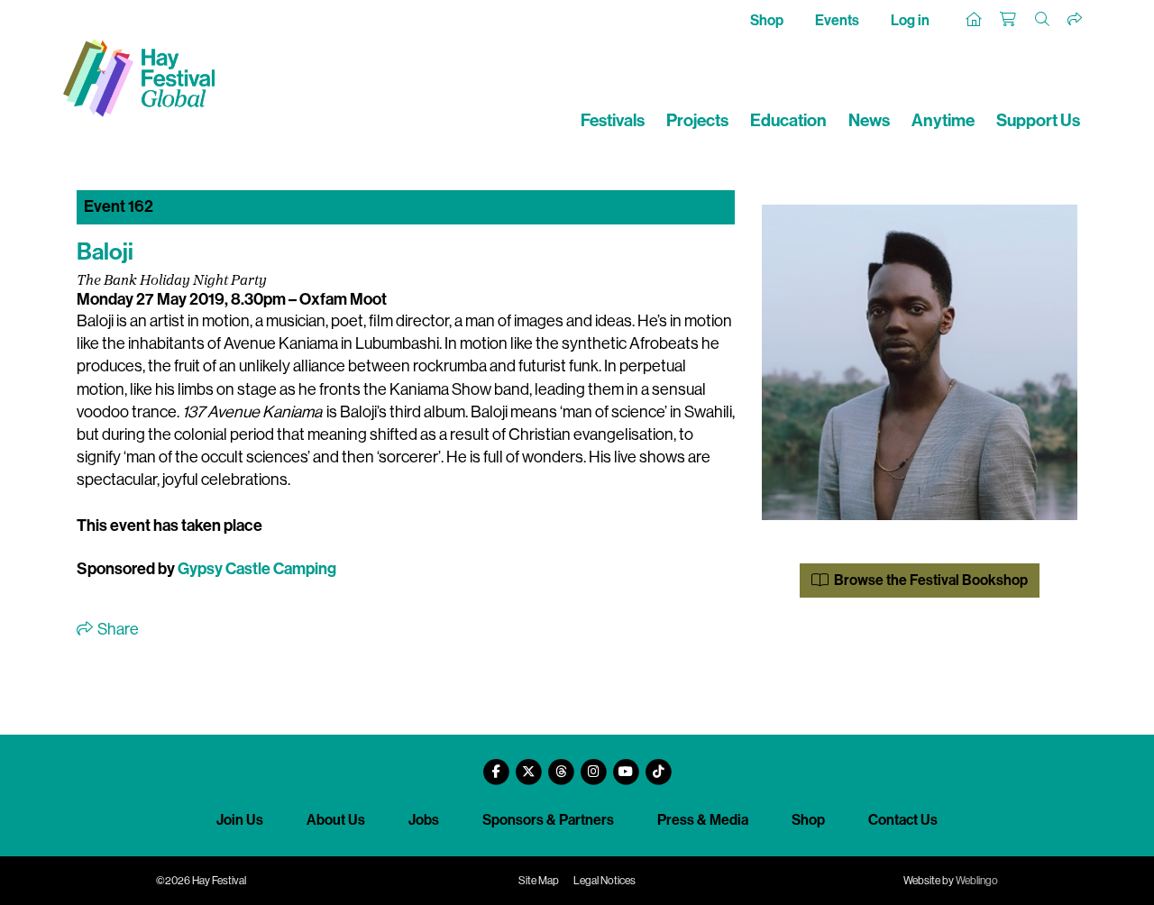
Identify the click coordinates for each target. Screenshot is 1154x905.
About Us (336, 819)
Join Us (239, 819)
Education (788, 120)
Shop (766, 20)
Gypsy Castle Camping (257, 569)
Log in (910, 20)
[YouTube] (625, 765)
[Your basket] (1009, 20)
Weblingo (977, 880)
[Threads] (561, 765)
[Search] (1043, 20)
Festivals (613, 120)
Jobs (423, 819)
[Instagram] (593, 765)
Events (837, 20)
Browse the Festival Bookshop (929, 580)
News (869, 120)
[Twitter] (528, 765)
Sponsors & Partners (548, 819)
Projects (697, 120)
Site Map (538, 880)
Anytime (943, 120)
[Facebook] (496, 765)
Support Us (1038, 120)
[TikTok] (658, 765)
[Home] (974, 20)
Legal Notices (604, 880)
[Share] (1075, 20)
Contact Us (903, 819)
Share (117, 629)
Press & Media (702, 819)
